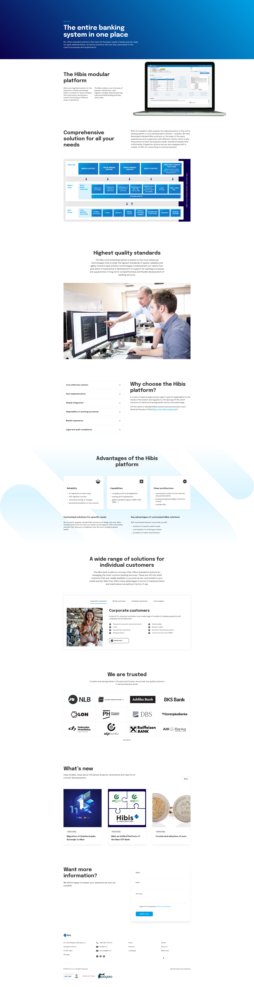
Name (138, 873)
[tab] (98, 601)
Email (137, 882)
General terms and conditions (180, 969)
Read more (118, 640)
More (186, 779)
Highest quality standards (127, 253)
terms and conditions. (163, 906)
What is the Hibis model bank (164, 409)
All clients (127, 740)
